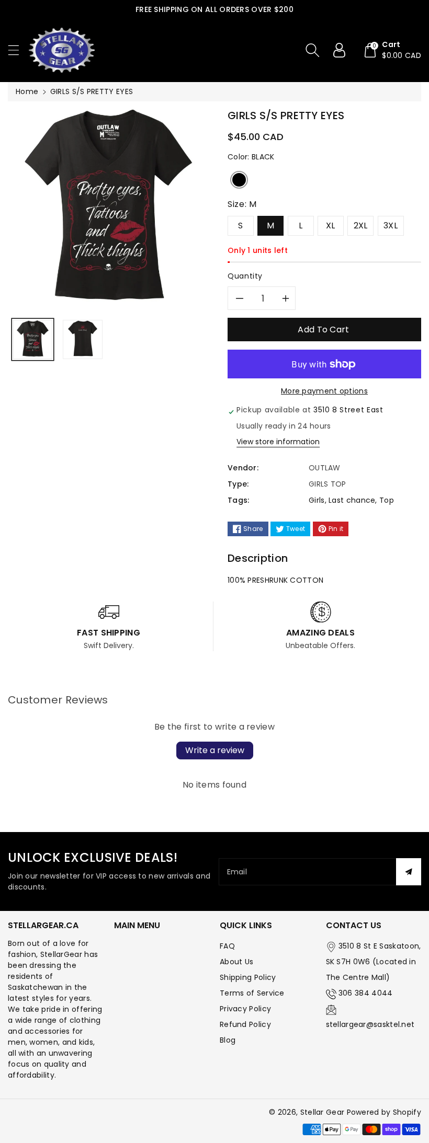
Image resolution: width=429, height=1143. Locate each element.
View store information (278, 441)
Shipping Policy (248, 977)
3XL (390, 226)
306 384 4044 (365, 993)
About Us (236, 961)
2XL (361, 226)
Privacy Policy (245, 1008)
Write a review (214, 750)
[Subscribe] (408, 871)
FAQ (227, 946)
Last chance (352, 500)
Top (386, 500)
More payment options (324, 391)
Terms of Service (252, 993)
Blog (227, 1040)
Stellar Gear (322, 1112)
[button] (18, 49)
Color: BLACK (251, 157)
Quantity (245, 276)
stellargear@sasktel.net (370, 1024)
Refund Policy (245, 1024)
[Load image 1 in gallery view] (32, 339)
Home (27, 91)
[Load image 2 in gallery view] (82, 339)
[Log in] (343, 50)
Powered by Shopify (384, 1112)
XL (330, 226)
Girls (317, 500)
